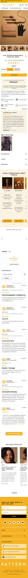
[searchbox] (12, 274)
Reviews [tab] (4, 251)
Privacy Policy (8, 570)
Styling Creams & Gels (15, 8)
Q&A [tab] (9, 251)
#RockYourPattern (10, 245)
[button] (23, 1)
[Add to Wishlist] (26, 56)
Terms (22, 570)
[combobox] (19, 283)
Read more (22, 424)
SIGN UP (14, 516)
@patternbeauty (10, 234)
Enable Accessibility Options (17, 571)
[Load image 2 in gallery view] (10, 48)
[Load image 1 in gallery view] (4, 48)
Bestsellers (5, 8)
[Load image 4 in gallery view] (22, 48)
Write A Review (14, 264)
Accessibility (5, 571)
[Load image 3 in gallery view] (16, 48)
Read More (24, 108)
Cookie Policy (16, 570)
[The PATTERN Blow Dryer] (19, 183)
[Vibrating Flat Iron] (7, 183)
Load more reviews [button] (14, 433)
